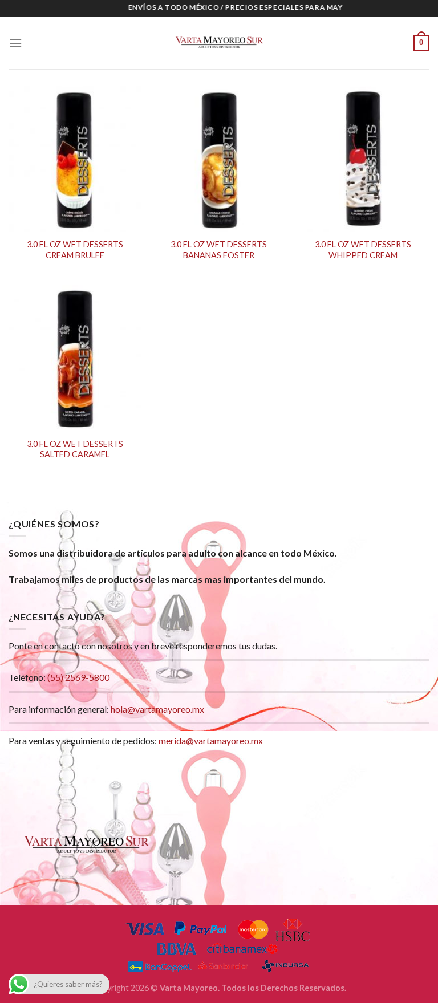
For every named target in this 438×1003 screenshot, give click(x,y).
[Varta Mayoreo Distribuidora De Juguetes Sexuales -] (219, 43)
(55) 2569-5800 (78, 677)
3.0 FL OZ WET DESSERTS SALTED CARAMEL (75, 449)
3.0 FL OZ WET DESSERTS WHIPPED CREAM (363, 249)
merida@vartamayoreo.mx (211, 740)
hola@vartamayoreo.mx (157, 709)
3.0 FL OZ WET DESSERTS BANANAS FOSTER (219, 249)
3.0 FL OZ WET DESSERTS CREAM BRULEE (75, 249)
